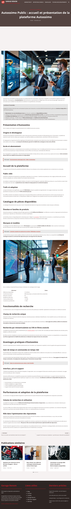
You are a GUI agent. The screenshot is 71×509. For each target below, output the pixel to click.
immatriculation (31, 330)
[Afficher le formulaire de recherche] (69, 2)
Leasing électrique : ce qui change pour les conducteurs (59, 498)
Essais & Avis (48, 2)
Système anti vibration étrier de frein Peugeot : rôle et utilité (11, 464)
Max (32, 20)
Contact (29, 493)
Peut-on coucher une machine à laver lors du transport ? (13, 434)
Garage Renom (31, 497)
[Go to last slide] (3, 458)
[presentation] (12, 453)
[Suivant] (68, 458)
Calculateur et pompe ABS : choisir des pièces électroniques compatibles (58, 464)
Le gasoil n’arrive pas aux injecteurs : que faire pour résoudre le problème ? (53, 434)
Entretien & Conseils (38, 2)
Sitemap (29, 501)
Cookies (29, 495)
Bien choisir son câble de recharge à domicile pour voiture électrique (34, 464)
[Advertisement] (35, 38)
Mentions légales (31, 499)
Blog (28, 491)
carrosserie (36, 217)
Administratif (28, 2)
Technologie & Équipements (59, 2)
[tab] (33, 472)
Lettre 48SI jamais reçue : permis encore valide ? (58, 495)
